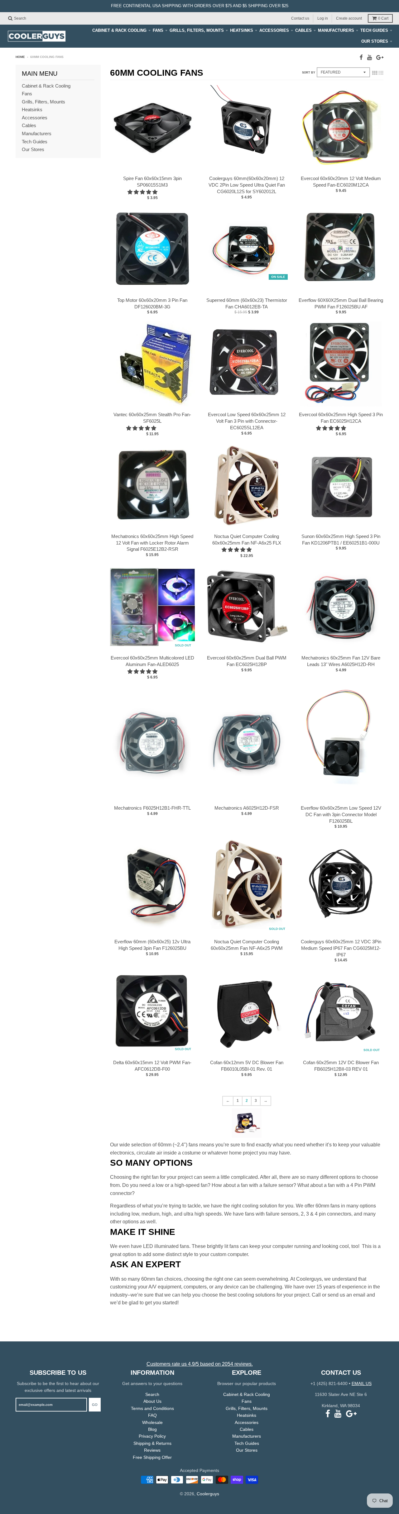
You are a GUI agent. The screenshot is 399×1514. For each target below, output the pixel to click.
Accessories (274, 30)
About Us (152, 1401)
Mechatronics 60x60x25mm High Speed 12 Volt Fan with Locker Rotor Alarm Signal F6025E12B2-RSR (152, 543)
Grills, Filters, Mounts (197, 30)
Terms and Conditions (152, 1408)
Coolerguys (208, 1493)
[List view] (380, 73)
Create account (349, 18)
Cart (383, 18)
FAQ (152, 1415)
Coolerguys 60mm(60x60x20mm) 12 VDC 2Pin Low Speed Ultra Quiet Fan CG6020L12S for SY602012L (247, 185)
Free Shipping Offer (152, 1457)
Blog (152, 1429)
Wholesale (152, 1422)
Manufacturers (336, 30)
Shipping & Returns (152, 1443)
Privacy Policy (152, 1436)
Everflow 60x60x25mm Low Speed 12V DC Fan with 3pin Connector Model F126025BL (341, 814)
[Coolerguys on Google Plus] (379, 57)
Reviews (152, 1450)
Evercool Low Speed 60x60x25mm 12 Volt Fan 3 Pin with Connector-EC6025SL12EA (247, 421)
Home (20, 57)
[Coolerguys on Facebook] (361, 57)
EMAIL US (362, 1383)
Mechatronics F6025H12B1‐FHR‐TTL (152, 808)
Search (152, 1394)
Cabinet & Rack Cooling (119, 30)
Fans (158, 30)
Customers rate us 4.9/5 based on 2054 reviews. (200, 1364)
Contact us (300, 18)
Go (95, 1405)
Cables (303, 30)
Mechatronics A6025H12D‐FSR (246, 808)
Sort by (308, 72)
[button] (143, 192)
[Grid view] (374, 73)
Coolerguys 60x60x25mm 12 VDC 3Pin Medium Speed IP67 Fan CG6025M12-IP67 (341, 948)
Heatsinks (241, 30)
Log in (322, 18)
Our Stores (374, 41)
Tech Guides (374, 30)
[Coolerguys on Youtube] (369, 57)
